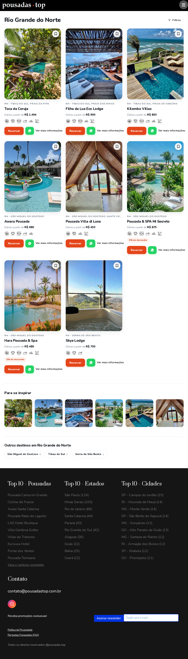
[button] (55, 33)
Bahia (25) (72, 551)
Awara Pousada (17, 221)
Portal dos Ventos (21, 551)
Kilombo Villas (139, 108)
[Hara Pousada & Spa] (32, 295)
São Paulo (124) (77, 495)
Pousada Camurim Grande (27, 495)
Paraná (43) (73, 523)
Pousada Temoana (21, 558)
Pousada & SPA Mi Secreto (148, 221)
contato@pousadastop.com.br (34, 591)
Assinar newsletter (109, 618)
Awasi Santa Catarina (23, 509)
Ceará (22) (72, 558)
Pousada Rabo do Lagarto (27, 516)
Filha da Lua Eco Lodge (84, 108)
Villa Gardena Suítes (23, 530)
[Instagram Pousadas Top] (12, 604)
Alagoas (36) (74, 537)
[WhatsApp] (29, 131)
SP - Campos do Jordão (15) (143, 495)
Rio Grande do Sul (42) (82, 530)
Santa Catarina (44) (79, 516)
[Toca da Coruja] (32, 63)
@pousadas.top (56, 645)
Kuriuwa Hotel (19, 544)
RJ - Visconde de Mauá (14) (142, 502)
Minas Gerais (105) (79, 502)
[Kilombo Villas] (155, 63)
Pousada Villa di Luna (83, 221)
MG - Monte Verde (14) (139, 509)
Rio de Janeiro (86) (78, 509)
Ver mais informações (49, 130)
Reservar (14, 131)
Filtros (176, 20)
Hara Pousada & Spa (20, 340)
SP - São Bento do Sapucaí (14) (145, 516)
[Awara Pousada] (32, 176)
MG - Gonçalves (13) (137, 523)
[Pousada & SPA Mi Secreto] (155, 176)
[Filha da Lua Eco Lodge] (94, 63)
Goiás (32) (72, 544)
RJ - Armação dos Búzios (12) (143, 544)
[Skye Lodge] (94, 295)
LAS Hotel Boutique (23, 523)
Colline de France (21, 502)
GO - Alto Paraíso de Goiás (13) (145, 530)
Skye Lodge (75, 340)
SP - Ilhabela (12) (135, 551)
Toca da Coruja (16, 108)
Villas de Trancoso (21, 537)
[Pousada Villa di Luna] (94, 176)
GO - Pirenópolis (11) (137, 558)
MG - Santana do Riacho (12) (143, 537)
